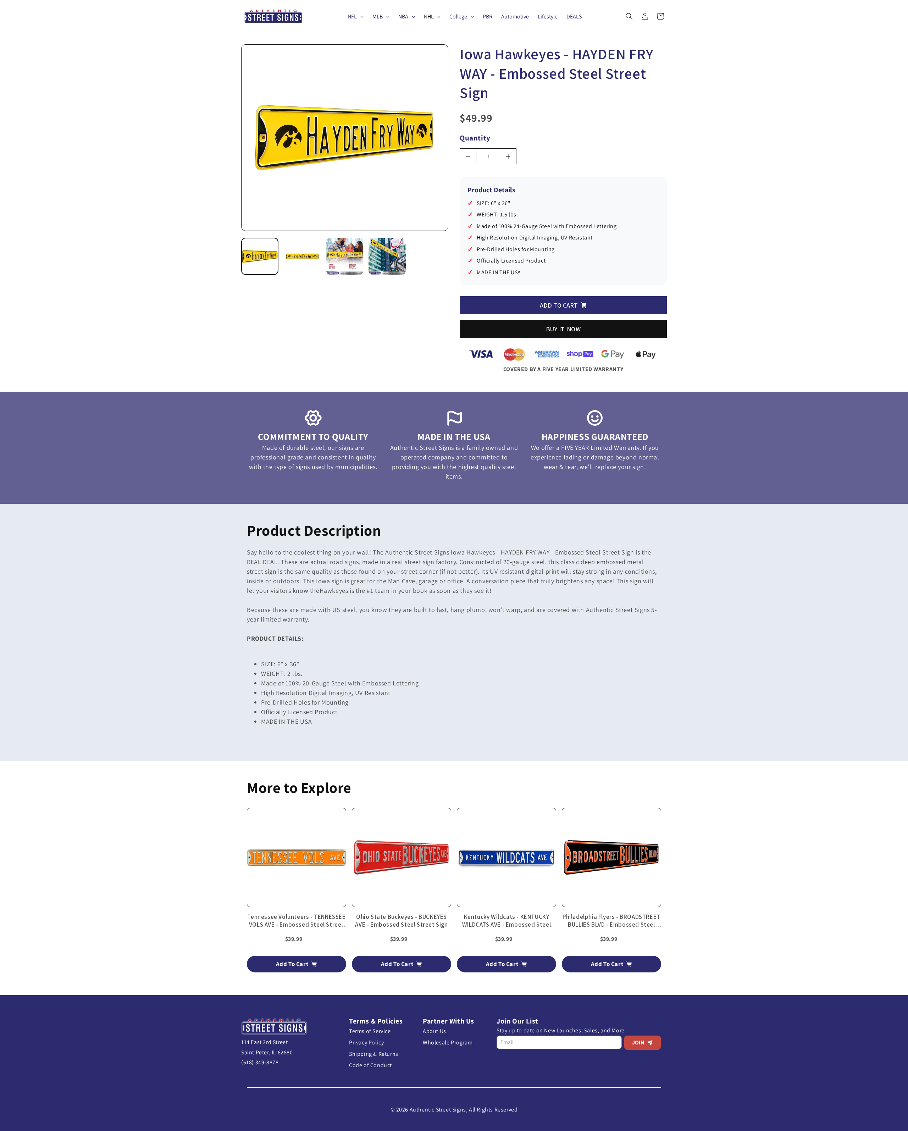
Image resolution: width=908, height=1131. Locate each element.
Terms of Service (370, 1031)
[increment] (508, 156)
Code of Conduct (370, 1065)
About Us (434, 1031)
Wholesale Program (447, 1042)
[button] (629, 16)
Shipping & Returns (373, 1054)
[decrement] (468, 156)
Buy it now (563, 329)
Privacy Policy (366, 1042)
